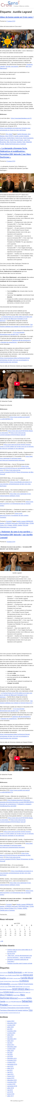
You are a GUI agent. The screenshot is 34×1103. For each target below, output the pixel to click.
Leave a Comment (20, 144)
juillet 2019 (10, 1068)
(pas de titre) (11, 953)
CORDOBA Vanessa (4, 986)
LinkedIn (2, 66)
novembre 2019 (11, 1060)
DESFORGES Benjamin (6, 989)
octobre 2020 (11, 1048)
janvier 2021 (10, 1045)
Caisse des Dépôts (16, 978)
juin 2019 (9, 1070)
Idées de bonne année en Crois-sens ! (16, 17)
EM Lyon (32, 989)
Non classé (9, 134)
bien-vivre (20, 975)
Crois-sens (11, 986)
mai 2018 (10, 1090)
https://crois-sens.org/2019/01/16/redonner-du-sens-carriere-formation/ (14, 515)
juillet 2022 (10, 1035)
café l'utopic (9, 978)
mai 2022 (10, 1037)
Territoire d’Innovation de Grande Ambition (20, 1005)
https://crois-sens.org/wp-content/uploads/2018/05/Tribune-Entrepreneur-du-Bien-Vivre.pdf (17, 472)
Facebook (30, 64)
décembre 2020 (12, 1046)
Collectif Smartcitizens (25, 984)
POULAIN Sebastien (16, 1001)
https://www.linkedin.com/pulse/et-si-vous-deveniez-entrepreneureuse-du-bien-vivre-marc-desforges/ (16, 484)
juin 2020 (9, 1052)
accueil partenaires (3, 972)
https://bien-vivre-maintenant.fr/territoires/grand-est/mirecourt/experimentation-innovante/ (16, 458)
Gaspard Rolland (9, 908)
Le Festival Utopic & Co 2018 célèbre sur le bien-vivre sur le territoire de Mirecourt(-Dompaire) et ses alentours (16, 318)
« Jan (1, 941)
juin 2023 (9, 1029)
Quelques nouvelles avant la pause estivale (19, 963)
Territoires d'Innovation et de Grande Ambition (15, 1008)
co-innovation (14, 984)
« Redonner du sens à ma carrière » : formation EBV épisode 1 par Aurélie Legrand (16, 535)
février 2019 (10, 1076)
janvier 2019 (10, 1078)
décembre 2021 (12, 1039)
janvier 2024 (10, 1021)
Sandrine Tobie (21, 142)
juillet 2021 (10, 1041)
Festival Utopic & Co (19, 992)
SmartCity (10, 1005)
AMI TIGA (27, 972)
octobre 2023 (11, 1025)
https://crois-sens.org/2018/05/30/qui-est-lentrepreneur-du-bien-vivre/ (15, 468)
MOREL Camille (17, 525)
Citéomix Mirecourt (15, 981)
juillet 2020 (10, 1050)
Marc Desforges (11, 142)
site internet (14, 66)
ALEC (23, 972)
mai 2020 (10, 1054)
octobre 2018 (11, 1084)
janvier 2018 (10, 1094)
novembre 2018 (11, 1082)
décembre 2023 (12, 1023)
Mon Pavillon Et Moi (22, 998)
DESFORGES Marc (23, 523)
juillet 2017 (10, 1096)
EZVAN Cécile (8, 992)
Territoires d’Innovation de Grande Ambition (14, 1010)
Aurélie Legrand (18, 136)
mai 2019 (10, 1072)
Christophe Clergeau (7, 981)
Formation (9, 521)
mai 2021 (10, 1043)
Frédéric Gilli (27, 992)
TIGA (30, 1010)
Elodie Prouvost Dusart (16, 140)
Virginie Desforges (10, 144)
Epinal (1, 992)
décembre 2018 (12, 1080)
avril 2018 (10, 1092)
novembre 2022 (11, 1031)
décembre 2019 (12, 1058)
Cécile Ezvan (18, 138)
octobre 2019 (11, 1062)
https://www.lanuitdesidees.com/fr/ (21, 118)
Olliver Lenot (8, 1001)
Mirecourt (14, 998)
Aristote (6, 975)
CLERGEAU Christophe (11, 523)
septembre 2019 (12, 1064)
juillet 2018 (10, 1088)
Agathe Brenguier (22, 134)
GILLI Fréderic (8, 525)
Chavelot (1, 981)
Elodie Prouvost (4, 140)
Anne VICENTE (9, 136)
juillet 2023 (10, 1027)
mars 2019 (10, 1074)
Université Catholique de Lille (14, 1012)
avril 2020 (10, 1056)
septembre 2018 (12, 1086)
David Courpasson (28, 138)
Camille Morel (11, 138)
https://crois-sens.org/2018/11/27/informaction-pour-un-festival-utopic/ (16, 503)
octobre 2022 (11, 1033)
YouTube (7, 66)
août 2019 (10, 1066)
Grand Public (16, 995)
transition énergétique (4, 1012)
